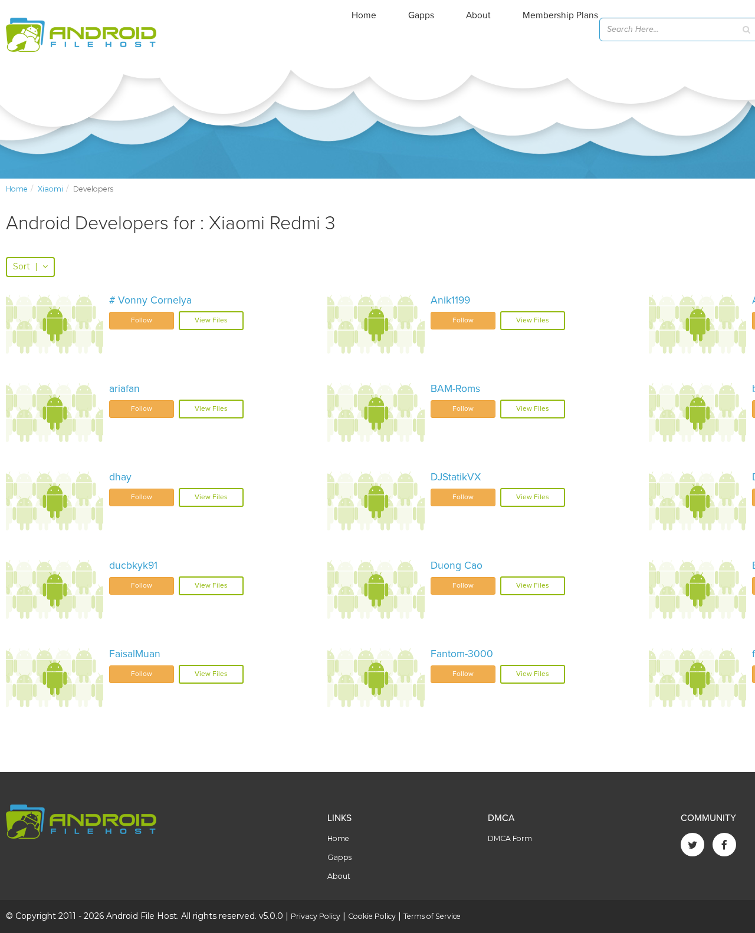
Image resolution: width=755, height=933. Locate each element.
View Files (211, 320)
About (478, 15)
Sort (25, 266)
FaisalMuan (134, 654)
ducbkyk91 (133, 565)
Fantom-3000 (462, 654)
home (17, 188)
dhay (120, 477)
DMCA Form (510, 838)
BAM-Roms (455, 389)
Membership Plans (560, 15)
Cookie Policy (372, 916)
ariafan (124, 389)
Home (364, 15)
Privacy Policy (315, 916)
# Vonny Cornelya (150, 300)
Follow (141, 320)
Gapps (421, 15)
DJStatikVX (456, 477)
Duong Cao (456, 565)
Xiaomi (50, 188)
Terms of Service (432, 916)
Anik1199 (450, 300)
